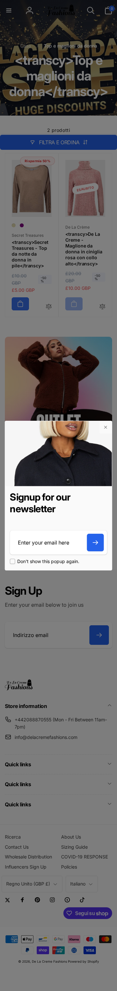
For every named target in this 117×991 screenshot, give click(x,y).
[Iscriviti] (95, 542)
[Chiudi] (105, 427)
